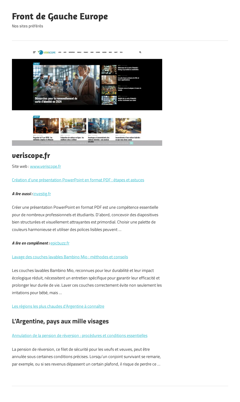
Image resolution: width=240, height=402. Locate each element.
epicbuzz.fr (59, 243)
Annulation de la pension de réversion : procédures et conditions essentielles (79, 335)
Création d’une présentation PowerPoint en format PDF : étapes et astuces (78, 180)
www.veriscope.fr (45, 166)
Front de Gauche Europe (60, 16)
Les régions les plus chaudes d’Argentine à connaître (58, 306)
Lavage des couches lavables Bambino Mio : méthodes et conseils (70, 257)
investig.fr (42, 193)
